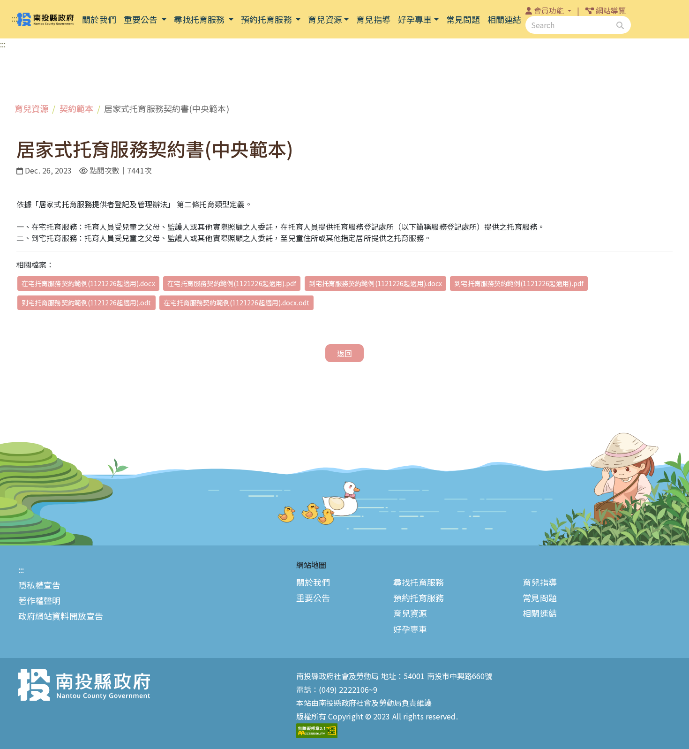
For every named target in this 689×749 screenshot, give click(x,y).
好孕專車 (415, 19)
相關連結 (539, 613)
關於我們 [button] (99, 19)
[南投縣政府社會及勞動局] (45, 19)
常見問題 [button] (463, 19)
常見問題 (539, 597)
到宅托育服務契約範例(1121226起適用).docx (375, 283)
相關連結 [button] (504, 19)
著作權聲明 (39, 600)
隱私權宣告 (39, 585)
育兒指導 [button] (373, 19)
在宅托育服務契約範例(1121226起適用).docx (88, 283)
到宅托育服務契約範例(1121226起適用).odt (86, 302)
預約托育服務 (267, 19)
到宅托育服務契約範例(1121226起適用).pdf (519, 283)
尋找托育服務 (200, 19)
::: (14, 18)
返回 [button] (344, 353)
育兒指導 (539, 582)
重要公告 (142, 19)
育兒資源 (325, 19)
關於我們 (313, 582)
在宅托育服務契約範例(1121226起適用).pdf (232, 283)
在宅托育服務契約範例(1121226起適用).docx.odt (236, 302)
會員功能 (550, 10)
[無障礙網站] (316, 729)
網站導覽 (611, 10)
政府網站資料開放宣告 (60, 616)
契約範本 (76, 108)
